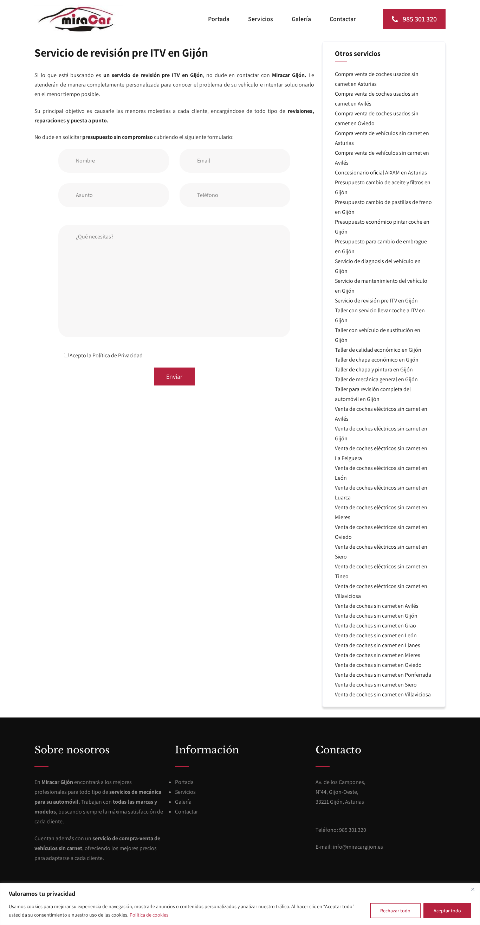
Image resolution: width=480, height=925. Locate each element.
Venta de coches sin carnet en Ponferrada (383, 674)
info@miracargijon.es (358, 846)
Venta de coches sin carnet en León (376, 635)
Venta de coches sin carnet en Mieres (377, 655)
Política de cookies (149, 915)
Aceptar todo (447, 910)
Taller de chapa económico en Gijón (377, 359)
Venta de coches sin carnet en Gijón (376, 615)
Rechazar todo (395, 910)
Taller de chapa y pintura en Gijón (374, 369)
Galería (301, 19)
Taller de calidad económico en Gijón (378, 349)
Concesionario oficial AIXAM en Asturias (381, 172)
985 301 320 (419, 19)
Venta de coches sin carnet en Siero (376, 684)
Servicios (260, 19)
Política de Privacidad (117, 355)
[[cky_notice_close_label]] (472, 889)
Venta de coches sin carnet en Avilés (377, 606)
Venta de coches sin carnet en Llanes (377, 645)
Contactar (343, 19)
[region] (240, 904)
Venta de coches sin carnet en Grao (375, 625)
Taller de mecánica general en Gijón (376, 379)
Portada (218, 19)
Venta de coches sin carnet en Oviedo (378, 665)
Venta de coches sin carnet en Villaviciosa (383, 694)
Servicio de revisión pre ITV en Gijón (376, 300)
